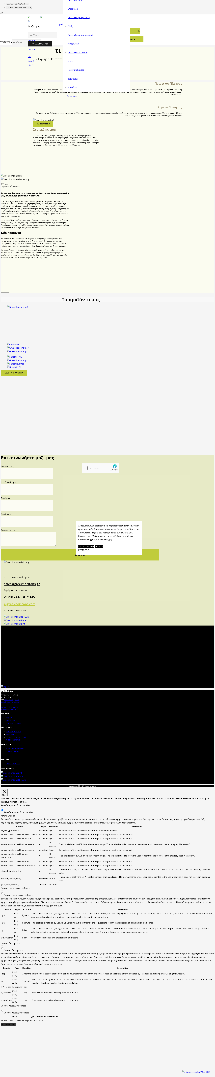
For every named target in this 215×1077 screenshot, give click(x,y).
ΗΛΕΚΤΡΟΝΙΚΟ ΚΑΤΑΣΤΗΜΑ (16, 737)
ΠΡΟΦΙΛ (9, 718)
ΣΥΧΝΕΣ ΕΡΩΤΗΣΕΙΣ (13, 764)
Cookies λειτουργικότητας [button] (13, 1005)
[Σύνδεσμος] (33, 65)
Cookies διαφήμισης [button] (10, 943)
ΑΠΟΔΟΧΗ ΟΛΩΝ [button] (86, 546)
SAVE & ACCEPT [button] (8, 1024)
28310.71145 (8, 700)
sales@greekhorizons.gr (22, 584)
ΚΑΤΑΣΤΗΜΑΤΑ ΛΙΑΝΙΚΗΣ (15, 748)
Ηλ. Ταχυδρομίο (8, 482)
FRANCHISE (10, 734)
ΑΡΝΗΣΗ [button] (99, 546)
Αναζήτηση (34, 26)
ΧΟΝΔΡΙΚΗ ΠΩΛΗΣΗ (13, 732)
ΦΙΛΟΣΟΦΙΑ (10, 720)
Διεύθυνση (6, 514)
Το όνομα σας (7, 466)
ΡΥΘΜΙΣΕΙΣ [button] (83, 550)
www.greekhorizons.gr (9, 707)
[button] (2, 292)
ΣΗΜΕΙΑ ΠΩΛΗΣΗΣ (12, 751)
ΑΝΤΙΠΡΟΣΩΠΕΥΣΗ (13, 740)
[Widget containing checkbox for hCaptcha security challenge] (100, 468)
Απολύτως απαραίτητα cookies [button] (15, 805)
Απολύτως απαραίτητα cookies (18, 812)
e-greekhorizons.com (19, 604)
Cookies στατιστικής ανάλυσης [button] (15, 888)
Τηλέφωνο (6, 498)
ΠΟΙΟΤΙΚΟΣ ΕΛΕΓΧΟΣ (13, 723)
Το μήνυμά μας (8, 530)
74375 (17, 700)
